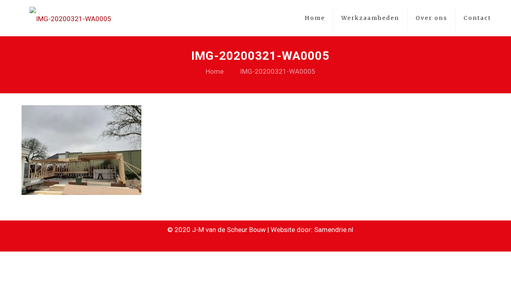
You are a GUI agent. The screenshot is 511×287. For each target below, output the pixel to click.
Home (215, 71)
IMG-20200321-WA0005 (277, 71)
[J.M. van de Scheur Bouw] (70, 18)
